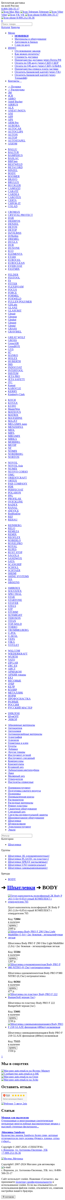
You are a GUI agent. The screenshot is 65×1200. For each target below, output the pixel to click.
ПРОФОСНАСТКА (19, 698)
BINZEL (13, 170)
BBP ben (13, 161)
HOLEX (12, 358)
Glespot (12, 322)
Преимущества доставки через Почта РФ (38, 60)
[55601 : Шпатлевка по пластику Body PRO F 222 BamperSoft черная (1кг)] (36, 997)
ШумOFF (13, 716)
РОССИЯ (13, 704)
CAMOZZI (14, 188)
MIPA (11, 433)
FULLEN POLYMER (20, 301)
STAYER (13, 603)
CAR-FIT (13, 191)
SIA (10, 579)
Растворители (16, 799)
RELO (11, 528)
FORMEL (13, 295)
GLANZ (12, 307)
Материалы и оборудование (30, 39)
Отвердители (15, 779)
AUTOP (12, 137)
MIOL (11, 430)
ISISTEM (13, 373)
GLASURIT (15, 310)
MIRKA (12, 439)
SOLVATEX (15, 591)
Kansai (11, 385)
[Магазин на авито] (19, 1079)
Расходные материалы (20, 802)
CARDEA (13, 194)
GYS (11, 349)
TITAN (12, 621)
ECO (11, 251)
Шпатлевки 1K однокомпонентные (29, 855)
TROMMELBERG (18, 630)
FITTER (12, 283)
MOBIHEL (14, 442)
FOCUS (12, 289)
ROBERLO (14, 540)
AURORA (14, 125)
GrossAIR (13, 343)
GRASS (12, 328)
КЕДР (11, 686)
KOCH (12, 400)
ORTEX (12, 480)
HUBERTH (14, 361)
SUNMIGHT (15, 615)
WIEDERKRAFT (18, 653)
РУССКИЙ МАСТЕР (20, 707)
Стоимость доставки (26, 57)
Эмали (12, 829)
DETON (12, 227)
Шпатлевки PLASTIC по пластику (28, 858)
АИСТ (12, 668)
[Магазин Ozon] (19, 1076)
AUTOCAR (14, 128)
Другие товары (16, 752)
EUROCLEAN (16, 263)
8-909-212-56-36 (25, 17)
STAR (11, 597)
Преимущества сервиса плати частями (36, 69)
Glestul (12, 325)
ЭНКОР (12, 719)
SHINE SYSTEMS (18, 576)
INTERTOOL (15, 370)
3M (10, 92)
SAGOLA (13, 555)
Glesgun (12, 316)
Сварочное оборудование (22, 808)
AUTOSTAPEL (17, 140)
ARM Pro (13, 122)
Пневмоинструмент (19, 787)
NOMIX (12, 451)
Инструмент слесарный (21, 758)
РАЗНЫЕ (13, 701)
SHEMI (12, 573)
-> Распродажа (16, 89)
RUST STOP (15, 552)
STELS (12, 606)
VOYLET (13, 645)
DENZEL (13, 224)
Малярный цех (16, 776)
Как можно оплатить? (27, 54)
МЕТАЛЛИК (15, 692)
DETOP (12, 230)
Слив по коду (22, 45)
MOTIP (12, 445)
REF (10, 516)
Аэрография (15, 737)
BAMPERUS (15, 155)
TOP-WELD (15, 624)
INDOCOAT (15, 367)
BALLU (12, 149)
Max (17, 11)
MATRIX (13, 415)
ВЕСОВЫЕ (14, 680)
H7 (9, 352)
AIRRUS (13, 104)
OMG (11, 474)
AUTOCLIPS (15, 131)
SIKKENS (14, 582)
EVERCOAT (15, 266)
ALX (11, 107)
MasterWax (14, 409)
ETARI (12, 257)
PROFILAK (14, 498)
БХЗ (10, 677)
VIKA (11, 642)
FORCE (12, 292)
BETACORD (15, 167)
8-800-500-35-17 (10, 8)
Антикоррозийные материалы (25, 734)
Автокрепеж (15, 728)
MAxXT (12, 421)
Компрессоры (16, 761)
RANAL (13, 507)
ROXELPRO (15, 543)
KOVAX (13, 403)
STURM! (13, 612)
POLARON (14, 492)
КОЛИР (12, 689)
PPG (10, 495)
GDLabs (12, 304)
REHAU (13, 519)
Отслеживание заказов (27, 51)
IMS (10, 364)
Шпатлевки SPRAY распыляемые (28, 861)
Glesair (12, 313)
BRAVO (12, 179)
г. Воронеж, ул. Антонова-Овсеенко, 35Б (24, 1149)
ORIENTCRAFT (17, 477)
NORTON (13, 457)
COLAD (13, 206)
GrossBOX (14, 346)
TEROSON (14, 618)
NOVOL (13, 462)
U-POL (12, 633)
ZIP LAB (13, 662)
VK (22, 14)
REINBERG (15, 525)
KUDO (12, 406)
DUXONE (14, 248)
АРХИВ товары (17, 674)
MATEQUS (14, 412)
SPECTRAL (15, 594)
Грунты (12, 746)
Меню (11, 33)
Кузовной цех (16, 767)
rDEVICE (13, 510)
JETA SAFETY (16, 379)
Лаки (11, 773)
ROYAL (12, 546)
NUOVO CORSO (18, 471)
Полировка (14, 793)
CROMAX (14, 212)
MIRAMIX (14, 436)
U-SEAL (13, 636)
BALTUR (13, 152)
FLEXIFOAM (16, 286)
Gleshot (12, 319)
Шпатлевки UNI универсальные (27, 864)
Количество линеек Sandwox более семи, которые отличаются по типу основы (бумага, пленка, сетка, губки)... (30, 1137)
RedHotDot (14, 513)
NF (10, 448)
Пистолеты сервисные (21, 782)
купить (12, 925)
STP (10, 609)
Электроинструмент (19, 826)
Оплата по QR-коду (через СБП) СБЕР (36, 63)
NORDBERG (15, 454)
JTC (10, 382)
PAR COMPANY (17, 483)
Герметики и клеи (18, 743)
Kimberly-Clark (16, 394)
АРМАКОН (15, 671)
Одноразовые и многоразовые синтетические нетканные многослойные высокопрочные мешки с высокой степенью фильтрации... (30, 1122)
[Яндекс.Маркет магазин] (25, 1070)
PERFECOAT (15, 489)
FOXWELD (14, 298)
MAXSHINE (15, 418)
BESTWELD (15, 164)
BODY (12, 173)
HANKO (13, 355)
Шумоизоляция (17, 823)
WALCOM (14, 650)
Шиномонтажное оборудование (26, 817)
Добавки (13, 749)
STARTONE (15, 600)
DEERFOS (14, 221)
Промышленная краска (21, 796)
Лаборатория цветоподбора (23, 770)
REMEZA (13, 531)
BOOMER (14, 176)
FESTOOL (14, 277)
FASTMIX (14, 269)
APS (10, 119)
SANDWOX (15, 558)
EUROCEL (14, 260)
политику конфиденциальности (34, 1181)
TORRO (12, 627)
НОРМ (12, 695)
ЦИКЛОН (14, 713)
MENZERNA (15, 427)
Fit (9, 280)
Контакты (15, 81)
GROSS (12, 340)
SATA (11, 561)
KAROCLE (14, 388)
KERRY (12, 391)
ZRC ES (12, 665)
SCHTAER (14, 570)
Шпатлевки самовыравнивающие (28, 867)
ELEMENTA (15, 254)
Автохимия (14, 731)
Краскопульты (16, 764)
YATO (11, 659)
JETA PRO (14, 376)
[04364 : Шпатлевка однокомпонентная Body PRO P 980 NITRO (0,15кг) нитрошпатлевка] (36, 967)
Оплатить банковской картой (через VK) (38, 72)
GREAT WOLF (16, 337)
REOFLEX (14, 537)
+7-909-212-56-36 (11, 1152)
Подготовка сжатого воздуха (24, 790)
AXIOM (12, 143)
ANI (10, 113)
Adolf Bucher (15, 101)
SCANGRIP (15, 564)
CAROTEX (14, 197)
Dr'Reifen (13, 236)
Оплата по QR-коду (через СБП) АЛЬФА (38, 66)
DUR (11, 245)
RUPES (12, 549)
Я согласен (8, 1197)
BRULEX (13, 182)
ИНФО (12, 48)
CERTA (12, 200)
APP (10, 116)
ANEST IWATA (17, 110)
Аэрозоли (13, 740)
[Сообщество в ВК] (20, 1073)
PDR (10, 486)
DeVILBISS (14, 233)
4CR (10, 95)
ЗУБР (11, 683)
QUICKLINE (15, 501)
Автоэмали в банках (26, 42)
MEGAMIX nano (17, 424)
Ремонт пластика (17, 805)
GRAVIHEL (15, 331)
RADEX (13, 504)
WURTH (13, 656)
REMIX (12, 534)
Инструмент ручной (19, 755)
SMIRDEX (14, 588)
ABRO (12, 98)
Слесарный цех (17, 811)
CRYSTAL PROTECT (20, 215)
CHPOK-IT (14, 203)
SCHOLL (13, 567)
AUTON (13, 134)
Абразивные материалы (21, 725)
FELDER (13, 274)
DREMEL (13, 239)
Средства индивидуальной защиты (28, 814)
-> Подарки (14, 86)
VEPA (11, 639)
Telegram (43, 11)
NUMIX (12, 468)
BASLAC (13, 158)
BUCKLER (14, 185)
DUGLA (13, 242)
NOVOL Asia (15, 465)
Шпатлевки (14, 820)
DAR (11, 218)
